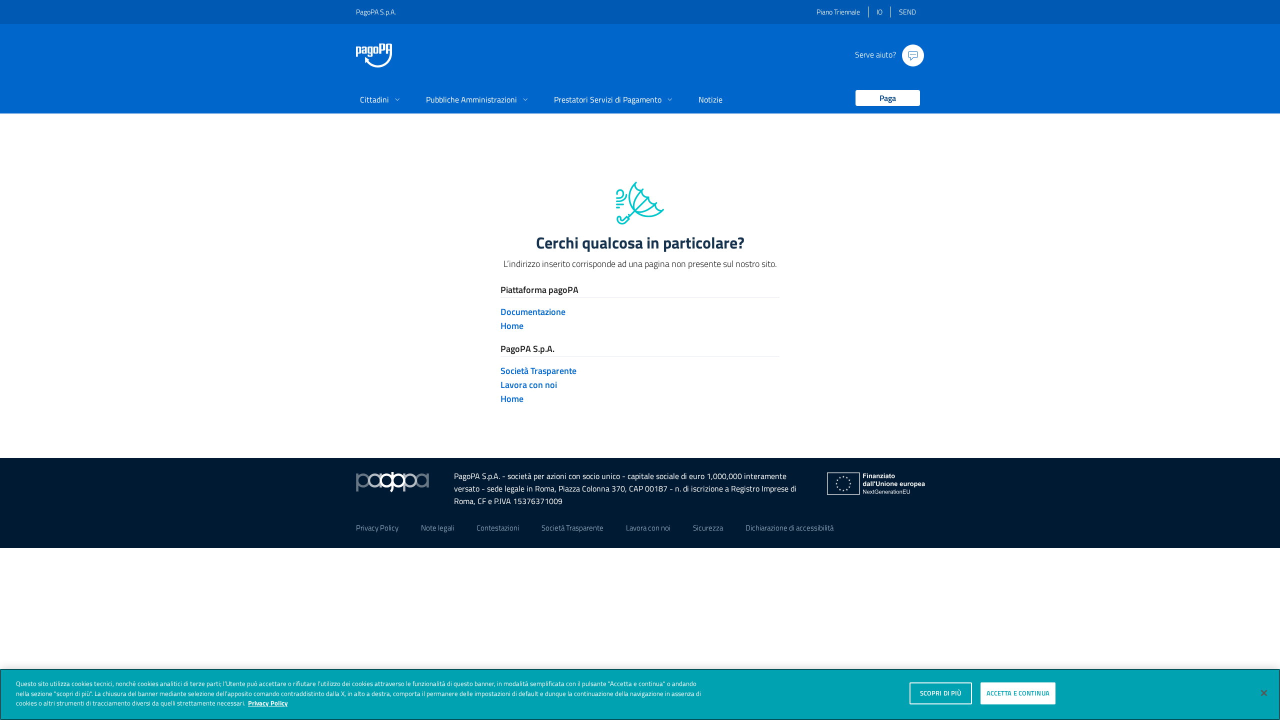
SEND (907, 11)
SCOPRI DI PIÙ (941, 693)
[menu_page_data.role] (884, 99)
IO (879, 11)
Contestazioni (497, 528)
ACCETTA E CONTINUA (1018, 693)
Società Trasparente (538, 371)
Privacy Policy (377, 528)
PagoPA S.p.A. (376, 11)
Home (512, 325)
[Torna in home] (374, 56)
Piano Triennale (838, 11)
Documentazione (533, 311)
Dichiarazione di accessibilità (790, 528)
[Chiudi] (1264, 693)
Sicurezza (708, 528)
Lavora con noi (528, 385)
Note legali (437, 528)
